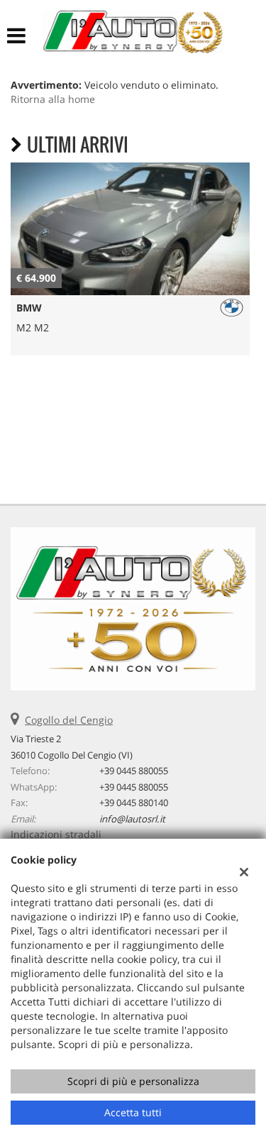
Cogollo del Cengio (69, 720)
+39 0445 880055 (133, 770)
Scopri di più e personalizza (133, 1081)
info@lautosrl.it (132, 818)
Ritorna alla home (53, 99)
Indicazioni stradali (56, 834)
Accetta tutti (133, 1112)
